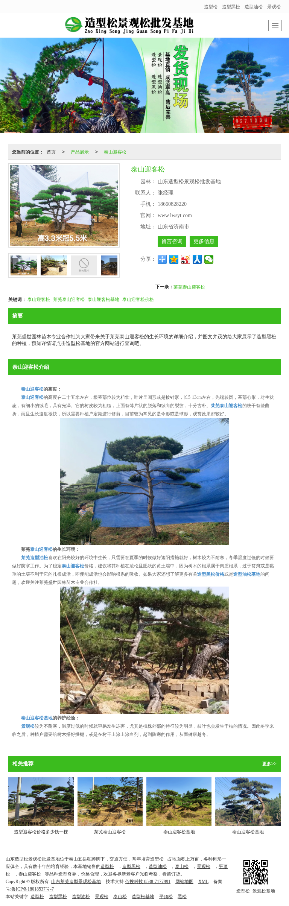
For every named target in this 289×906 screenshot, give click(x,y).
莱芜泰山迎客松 (189, 286)
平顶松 (166, 896)
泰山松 (182, 866)
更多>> (269, 763)
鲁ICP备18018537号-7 (32, 889)
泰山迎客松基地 (103, 299)
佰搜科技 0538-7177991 (147, 881)
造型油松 (254, 6)
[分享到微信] (209, 259)
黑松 (182, 896)
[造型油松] (144, 85)
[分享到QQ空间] (174, 259)
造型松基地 (143, 896)
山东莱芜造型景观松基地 (76, 881)
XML (203, 881)
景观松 (274, 6)
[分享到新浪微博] (185, 259)
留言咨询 (172, 241)
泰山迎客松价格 (138, 299)
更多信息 (203, 241)
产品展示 (80, 151)
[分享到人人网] (197, 259)
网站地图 (184, 881)
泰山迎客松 (115, 151)
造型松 (211, 6)
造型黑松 (231, 6)
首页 (51, 151)
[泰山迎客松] (144, 481)
